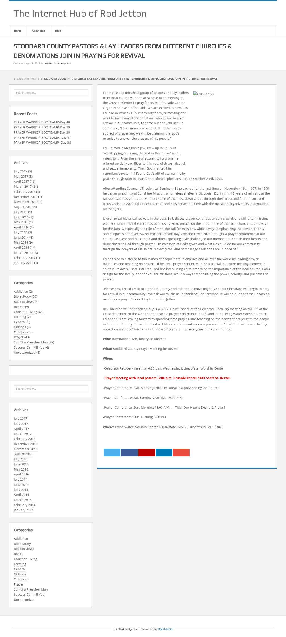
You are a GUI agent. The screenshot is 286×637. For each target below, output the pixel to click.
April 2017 (21, 181)
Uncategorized (64, 63)
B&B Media (165, 629)
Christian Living (25, 312)
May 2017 (21, 176)
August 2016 (23, 207)
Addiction (21, 291)
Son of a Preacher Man (31, 342)
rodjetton (48, 63)
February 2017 (24, 191)
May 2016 (21, 222)
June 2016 (21, 217)
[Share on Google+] (146, 452)
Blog (58, 31)
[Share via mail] (181, 452)
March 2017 (23, 186)
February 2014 (24, 258)
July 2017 (20, 171)
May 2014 (21, 242)
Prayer (18, 337)
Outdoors (21, 332)
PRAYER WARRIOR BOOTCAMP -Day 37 (42, 137)
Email (244, 13)
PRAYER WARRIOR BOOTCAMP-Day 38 (42, 132)
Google (256, 13)
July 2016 (20, 212)
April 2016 (21, 227)
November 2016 (26, 202)
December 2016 (25, 197)
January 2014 (23, 263)
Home (18, 31)
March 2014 (23, 252)
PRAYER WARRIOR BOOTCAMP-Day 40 (42, 122)
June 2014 (21, 237)
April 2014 (21, 247)
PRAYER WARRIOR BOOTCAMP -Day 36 (42, 142)
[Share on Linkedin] (164, 452)
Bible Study (22, 296)
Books (18, 307)
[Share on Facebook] (129, 452)
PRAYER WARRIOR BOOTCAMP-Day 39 (42, 127)
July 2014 (20, 232)
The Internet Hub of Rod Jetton (80, 13)
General (20, 322)
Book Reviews (24, 301)
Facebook (250, 13)
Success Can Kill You (29, 347)
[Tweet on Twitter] (112, 452)
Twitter (267, 13)
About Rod (38, 31)
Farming (20, 317)
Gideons (20, 327)
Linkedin (261, 13)
